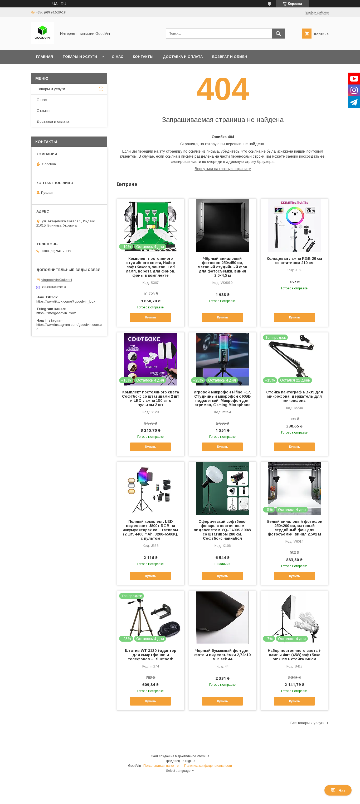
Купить (150, 317)
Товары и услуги (79, 57)
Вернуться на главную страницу (223, 169)
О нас (117, 57)
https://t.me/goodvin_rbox (56, 313)
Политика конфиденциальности (208, 766)
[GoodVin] (42, 43)
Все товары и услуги (307, 723)
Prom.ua (203, 756)
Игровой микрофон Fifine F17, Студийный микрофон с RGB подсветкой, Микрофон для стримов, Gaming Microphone (222, 398)
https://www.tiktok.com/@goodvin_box (65, 301)
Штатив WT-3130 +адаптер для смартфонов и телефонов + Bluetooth (150, 654)
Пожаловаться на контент (162, 766)
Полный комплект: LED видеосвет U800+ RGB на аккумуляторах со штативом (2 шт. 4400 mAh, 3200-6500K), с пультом (150, 529)
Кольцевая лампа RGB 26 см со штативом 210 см (294, 260)
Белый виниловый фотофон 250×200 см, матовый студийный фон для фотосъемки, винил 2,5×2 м (294, 527)
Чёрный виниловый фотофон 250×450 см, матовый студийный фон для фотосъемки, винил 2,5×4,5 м (222, 267)
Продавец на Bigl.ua (180, 761)
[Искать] (278, 34)
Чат (342, 790)
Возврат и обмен (229, 57)
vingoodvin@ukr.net (56, 280)
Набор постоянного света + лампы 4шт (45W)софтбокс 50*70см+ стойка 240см (294, 654)
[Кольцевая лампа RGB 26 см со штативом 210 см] (294, 225)
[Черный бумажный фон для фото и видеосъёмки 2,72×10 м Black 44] (222, 617)
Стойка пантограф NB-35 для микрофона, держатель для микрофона (294, 396)
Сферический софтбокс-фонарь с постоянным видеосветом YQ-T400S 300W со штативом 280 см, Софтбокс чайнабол (222, 529)
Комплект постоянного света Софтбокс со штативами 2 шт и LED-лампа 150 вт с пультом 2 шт (150, 398)
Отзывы (43, 111)
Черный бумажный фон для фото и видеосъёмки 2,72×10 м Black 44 (222, 654)
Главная (44, 57)
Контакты (143, 57)
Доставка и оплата (183, 57)
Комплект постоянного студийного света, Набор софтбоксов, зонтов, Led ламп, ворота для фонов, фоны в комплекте (150, 267)
